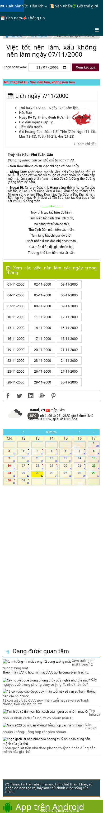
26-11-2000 (42, 371)
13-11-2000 (15, 328)
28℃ (33, 415)
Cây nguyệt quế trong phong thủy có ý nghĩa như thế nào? (50, 682)
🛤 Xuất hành (12, 5)
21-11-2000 (69, 349)
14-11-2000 (42, 328)
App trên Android (50, 806)
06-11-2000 (69, 295)
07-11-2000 (15, 306)
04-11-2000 (15, 295)
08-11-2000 (42, 306)
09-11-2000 (69, 306)
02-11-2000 (42, 284)
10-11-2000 (15, 317)
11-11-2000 (42, 317)
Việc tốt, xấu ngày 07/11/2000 (76, 36)
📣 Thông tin (33, 17)
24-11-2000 (69, 360)
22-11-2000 (15, 360)
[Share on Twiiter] (19, 395)
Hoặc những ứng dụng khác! (60, 810)
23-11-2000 (42, 360)
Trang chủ (15, 36)
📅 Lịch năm (11, 17)
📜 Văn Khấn (61, 5)
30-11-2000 (69, 382)
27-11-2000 (69, 371)
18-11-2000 (69, 338)
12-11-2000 (69, 317)
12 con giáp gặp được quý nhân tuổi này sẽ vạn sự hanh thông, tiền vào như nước (46, 702)
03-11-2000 (69, 284)
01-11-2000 (15, 284)
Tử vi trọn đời (39, 36)
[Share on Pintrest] (53, 395)
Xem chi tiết (86, 144)
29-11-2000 (42, 382)
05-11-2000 (42, 295)
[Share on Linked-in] (30, 395)
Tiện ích (37, 5)
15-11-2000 (69, 328)
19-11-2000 (15, 349)
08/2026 (51, 432)
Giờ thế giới (87, 5)
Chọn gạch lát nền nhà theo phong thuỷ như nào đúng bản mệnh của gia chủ (49, 750)
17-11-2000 (42, 338)
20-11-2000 (42, 349)
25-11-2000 (15, 371)
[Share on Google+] (42, 395)
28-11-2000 (15, 382)
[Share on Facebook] (8, 395)
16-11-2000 (15, 338)
